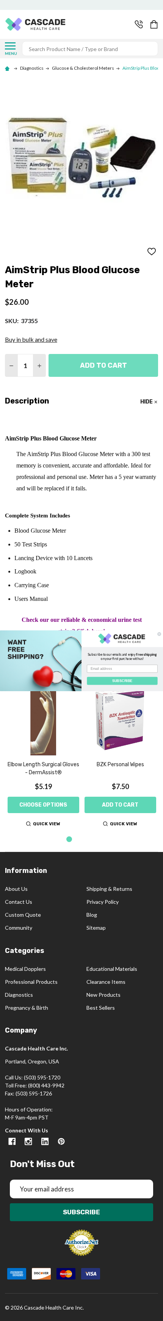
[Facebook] (12, 1141)
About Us (16, 888)
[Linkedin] (45, 1141)
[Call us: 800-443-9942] (138, 24)
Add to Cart (103, 365)
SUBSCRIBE (122, 680)
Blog (91, 914)
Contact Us (18, 901)
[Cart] (154, 24)
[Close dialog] (159, 634)
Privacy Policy (102, 901)
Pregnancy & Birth (26, 1007)
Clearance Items (105, 981)
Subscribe (81, 1212)
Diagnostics (19, 994)
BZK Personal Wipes (120, 764)
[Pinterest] (61, 1141)
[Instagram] (28, 1141)
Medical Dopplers (25, 969)
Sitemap (96, 927)
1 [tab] (69, 839)
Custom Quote (23, 914)
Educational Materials (111, 969)
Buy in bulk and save (31, 339)
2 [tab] (82, 839)
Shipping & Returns (109, 888)
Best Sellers (100, 1007)
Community (18, 927)
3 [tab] (93, 839)
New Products (103, 994)
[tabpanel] (43, 756)
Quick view (46, 823)
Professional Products (31, 981)
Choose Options (43, 805)
